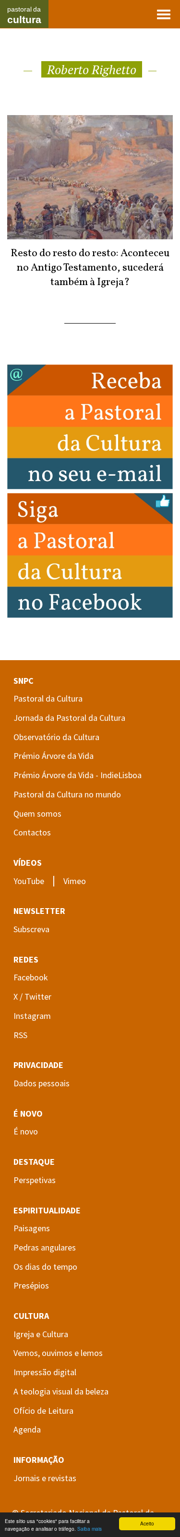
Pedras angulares (44, 1247)
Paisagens (31, 1228)
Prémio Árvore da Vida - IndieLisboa (77, 775)
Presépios (31, 1285)
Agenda (27, 1429)
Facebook (30, 977)
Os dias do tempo (45, 1266)
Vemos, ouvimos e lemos (58, 1352)
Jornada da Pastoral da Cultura (69, 717)
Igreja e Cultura (40, 1334)
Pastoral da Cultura (48, 698)
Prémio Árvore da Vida (53, 755)
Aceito (147, 1523)
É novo (25, 1131)
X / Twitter (32, 996)
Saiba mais (89, 1528)
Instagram (32, 1015)
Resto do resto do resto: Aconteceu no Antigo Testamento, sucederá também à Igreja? (90, 267)
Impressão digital (44, 1372)
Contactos (32, 832)
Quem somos (37, 813)
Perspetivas (34, 1179)
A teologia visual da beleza (60, 1391)
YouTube (28, 880)
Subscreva (31, 929)
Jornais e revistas (44, 1478)
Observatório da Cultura (56, 736)
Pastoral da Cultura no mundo (67, 794)
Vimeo (74, 880)
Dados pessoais (41, 1083)
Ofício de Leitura (43, 1410)
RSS (20, 1035)
